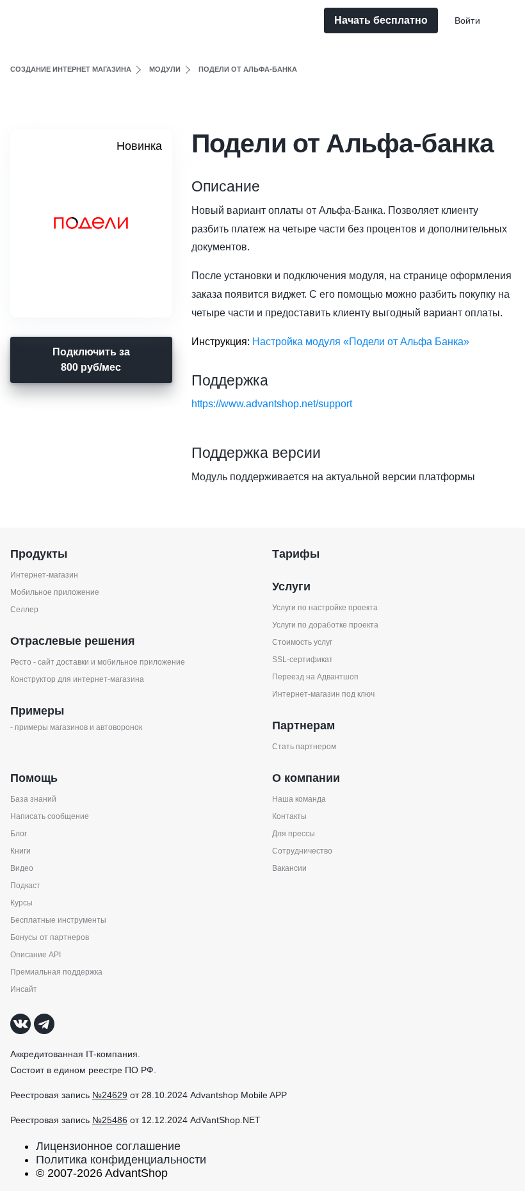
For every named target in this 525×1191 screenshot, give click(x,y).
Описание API (35, 954)
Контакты (289, 816)
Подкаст (25, 885)
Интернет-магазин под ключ (323, 694)
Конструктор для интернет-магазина (77, 679)
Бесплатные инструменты (58, 920)
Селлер (24, 609)
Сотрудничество (302, 851)
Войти (467, 20)
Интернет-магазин (44, 575)
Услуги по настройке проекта (325, 607)
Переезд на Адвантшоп (315, 676)
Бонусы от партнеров (49, 937)
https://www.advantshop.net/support (271, 403)
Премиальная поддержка (56, 972)
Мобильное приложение (54, 592)
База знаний (33, 799)
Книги (20, 851)
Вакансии (289, 868)
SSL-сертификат (302, 659)
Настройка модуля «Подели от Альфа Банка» (360, 341)
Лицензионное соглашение (108, 1146)
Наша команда (299, 799)
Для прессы (293, 833)
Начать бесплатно (381, 20)
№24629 (109, 1095)
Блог (18, 833)
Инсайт (23, 989)
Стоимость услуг (302, 642)
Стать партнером (304, 746)
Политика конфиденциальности (121, 1159)
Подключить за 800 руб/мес (91, 359)
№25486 (109, 1120)
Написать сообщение (49, 816)
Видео (21, 868)
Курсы (21, 902)
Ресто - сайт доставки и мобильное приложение (97, 662)
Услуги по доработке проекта (325, 624)
